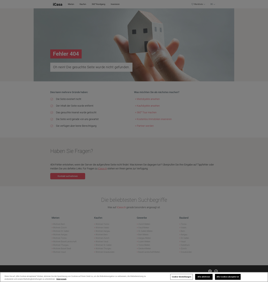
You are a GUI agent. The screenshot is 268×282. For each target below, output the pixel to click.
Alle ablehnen (204, 277)
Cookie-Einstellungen (181, 277)
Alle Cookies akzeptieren (227, 277)
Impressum (61, 279)
